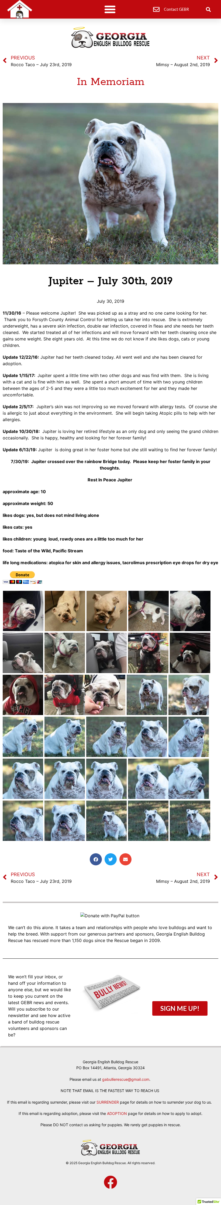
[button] (110, 9)
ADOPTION (117, 1113)
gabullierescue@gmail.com (125, 1079)
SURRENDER (107, 1102)
